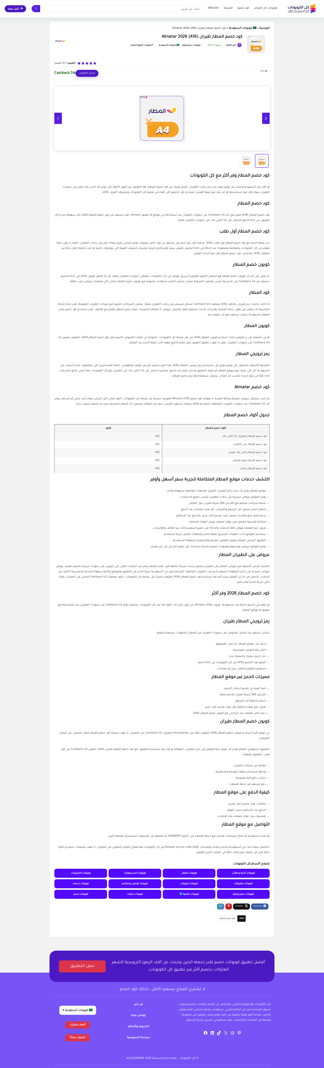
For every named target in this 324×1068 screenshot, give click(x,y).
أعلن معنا (13, 9)
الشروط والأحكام (138, 1026)
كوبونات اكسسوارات (135, 873)
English (213, 8)
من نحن (138, 1004)
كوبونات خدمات (81, 883)
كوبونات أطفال (189, 873)
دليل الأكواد (231, 45)
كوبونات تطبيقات (243, 883)
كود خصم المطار (227, 918)
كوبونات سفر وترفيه (191, 45)
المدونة (228, 8)
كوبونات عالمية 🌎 (189, 894)
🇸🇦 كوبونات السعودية (242, 28)
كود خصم (243, 8)
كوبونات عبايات (135, 894)
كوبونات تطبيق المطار (140, 45)
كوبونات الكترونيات (81, 873)
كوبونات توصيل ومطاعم (135, 883)
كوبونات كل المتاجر (266, 8)
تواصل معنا (138, 1015)
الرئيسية (265, 28)
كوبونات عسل (80, 894)
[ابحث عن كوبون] (36, 8)
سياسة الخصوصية (138, 1037)
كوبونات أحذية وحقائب (243, 873)
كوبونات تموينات (189, 883)
